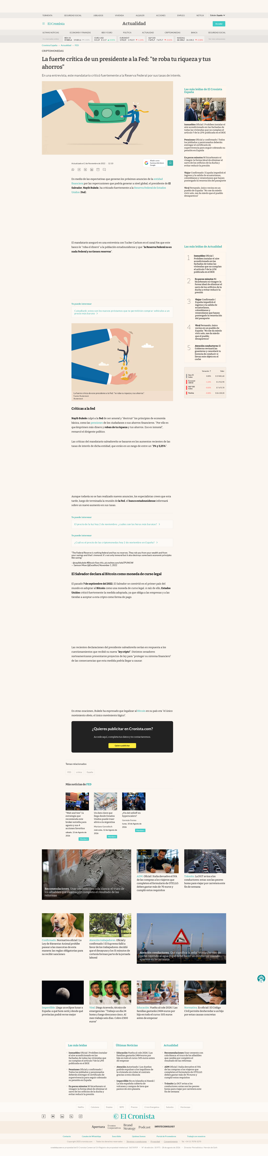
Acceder (219, 24)
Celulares (95, 1107)
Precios (134, 1107)
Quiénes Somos (138, 1136)
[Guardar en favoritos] (170, 163)
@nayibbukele (79, 562)
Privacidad (155, 1141)
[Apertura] (98, 1127)
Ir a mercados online (51, 39)
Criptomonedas (172, 33)
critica (79, 772)
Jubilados (98, 15)
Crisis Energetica (151, 1107)
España (90, 772)
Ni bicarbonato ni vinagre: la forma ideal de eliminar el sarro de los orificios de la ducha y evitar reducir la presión (203, 161)
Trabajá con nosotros (196, 1136)
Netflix (200, 15)
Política (127, 33)
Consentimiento (171, 1141)
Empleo (181, 15)
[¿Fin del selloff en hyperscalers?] (133, 801)
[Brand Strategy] (130, 1127)
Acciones (160, 15)
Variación (205, 371)
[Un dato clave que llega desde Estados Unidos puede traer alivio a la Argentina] (105, 801)
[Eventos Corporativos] (114, 1127)
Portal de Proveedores (166, 1136)
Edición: (216, 15)
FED (77, 45)
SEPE (121, 1107)
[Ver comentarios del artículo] (104, 169)
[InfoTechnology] (164, 1127)
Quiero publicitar (125, 745)
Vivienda (119, 15)
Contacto (67, 1136)
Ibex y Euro (106, 33)
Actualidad (148, 33)
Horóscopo (185, 1107)
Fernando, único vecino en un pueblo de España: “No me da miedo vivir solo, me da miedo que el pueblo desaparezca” (203, 192)
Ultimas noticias (50, 33)
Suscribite (116, 1136)
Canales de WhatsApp (91, 1136)
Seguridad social (73, 15)
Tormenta (47, 15)
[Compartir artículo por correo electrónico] (98, 169)
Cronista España (49, 45)
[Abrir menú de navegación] (43, 23)
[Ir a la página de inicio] (56, 23)
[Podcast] (145, 1127)
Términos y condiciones (136, 1141)
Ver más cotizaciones (217, 39)
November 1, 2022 (108, 565)
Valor (222, 371)
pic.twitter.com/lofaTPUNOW (119, 562)
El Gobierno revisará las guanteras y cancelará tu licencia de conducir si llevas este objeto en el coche (208, 353)
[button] (261, 979)
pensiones (97, 422)
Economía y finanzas (80, 33)
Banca (194, 33)
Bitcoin (141, 710)
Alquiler (140, 15)
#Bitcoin (91, 562)
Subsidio (170, 1107)
